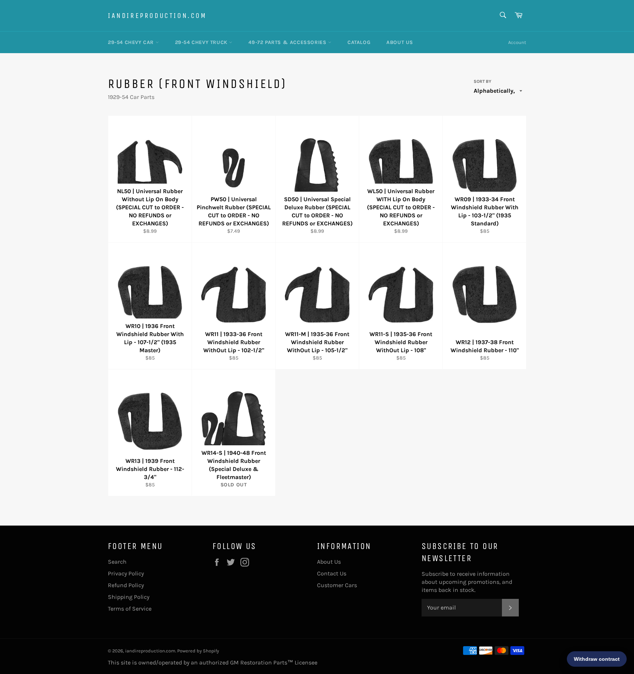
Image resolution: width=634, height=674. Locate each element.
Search (117, 561)
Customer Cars (337, 585)
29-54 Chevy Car (132, 42)
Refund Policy (126, 585)
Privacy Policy (126, 573)
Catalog (358, 42)
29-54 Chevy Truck (202, 42)
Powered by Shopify (198, 650)
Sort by (482, 81)
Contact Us (331, 573)
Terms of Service (130, 608)
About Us (399, 42)
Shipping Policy (128, 596)
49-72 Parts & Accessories (288, 42)
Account (517, 42)
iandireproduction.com (157, 15)
